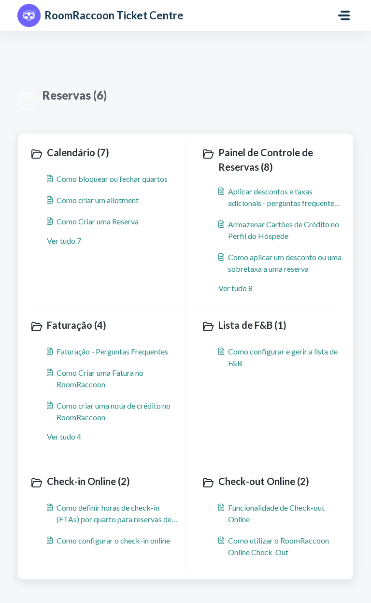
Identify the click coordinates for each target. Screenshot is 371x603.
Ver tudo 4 (64, 436)
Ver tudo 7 (64, 240)
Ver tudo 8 (235, 288)
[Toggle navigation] (344, 15)
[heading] (105, 153)
